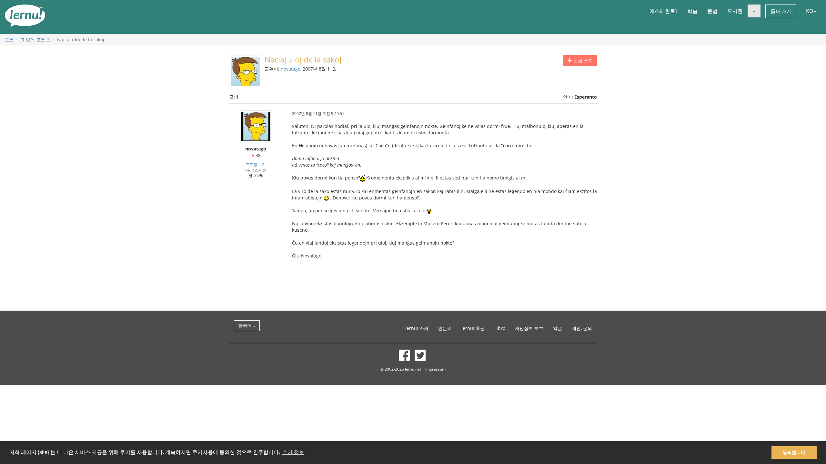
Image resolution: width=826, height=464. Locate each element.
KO (809, 11)
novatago (290, 69)
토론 (9, 39)
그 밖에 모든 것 (35, 39)
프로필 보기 (256, 164)
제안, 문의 (582, 328)
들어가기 (781, 11)
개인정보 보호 (529, 328)
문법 (712, 11)
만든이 (445, 328)
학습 (692, 11)
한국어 (245, 326)
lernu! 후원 (473, 328)
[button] (754, 11)
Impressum (435, 369)
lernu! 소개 (416, 328)
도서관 (735, 11)
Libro (499, 328)
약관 (557, 328)
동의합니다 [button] (794, 452)
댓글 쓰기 (582, 60)
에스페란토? (664, 11)
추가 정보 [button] (293, 452)
